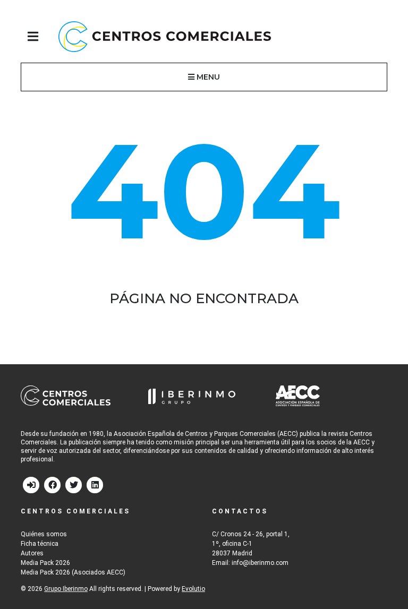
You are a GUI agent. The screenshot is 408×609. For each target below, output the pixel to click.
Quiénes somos (44, 534)
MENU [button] (207, 77)
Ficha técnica (39, 543)
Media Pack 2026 (45, 563)
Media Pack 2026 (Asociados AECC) (73, 572)
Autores (32, 553)
